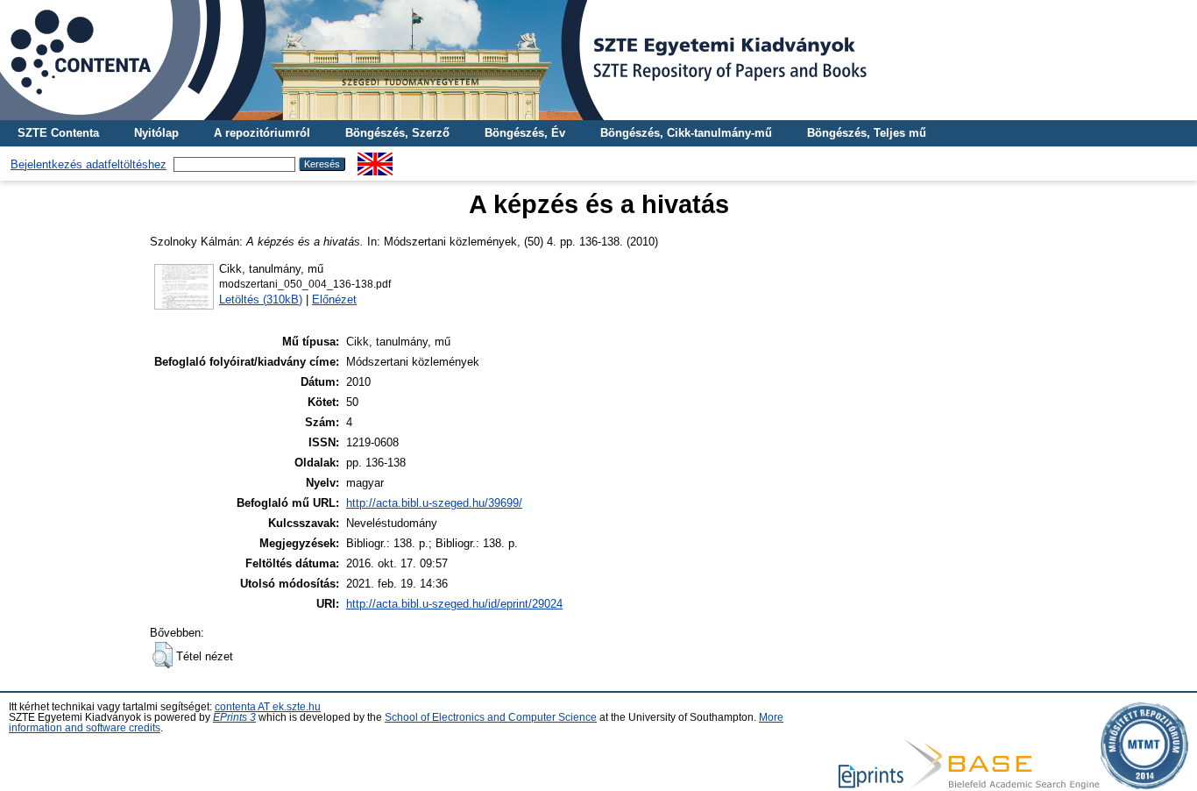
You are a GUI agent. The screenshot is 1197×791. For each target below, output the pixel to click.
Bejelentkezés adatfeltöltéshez (88, 164)
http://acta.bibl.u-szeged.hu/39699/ (434, 503)
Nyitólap (156, 132)
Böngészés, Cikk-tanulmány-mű (686, 132)
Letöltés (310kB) (260, 299)
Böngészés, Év (525, 132)
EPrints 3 (234, 717)
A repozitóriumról (262, 132)
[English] (375, 159)
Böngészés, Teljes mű (866, 132)
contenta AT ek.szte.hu (268, 707)
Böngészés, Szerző (397, 132)
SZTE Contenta (58, 132)
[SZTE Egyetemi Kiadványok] (598, 60)
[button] (162, 655)
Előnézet (334, 299)
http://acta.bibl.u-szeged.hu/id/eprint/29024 (454, 603)
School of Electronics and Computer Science (491, 717)
